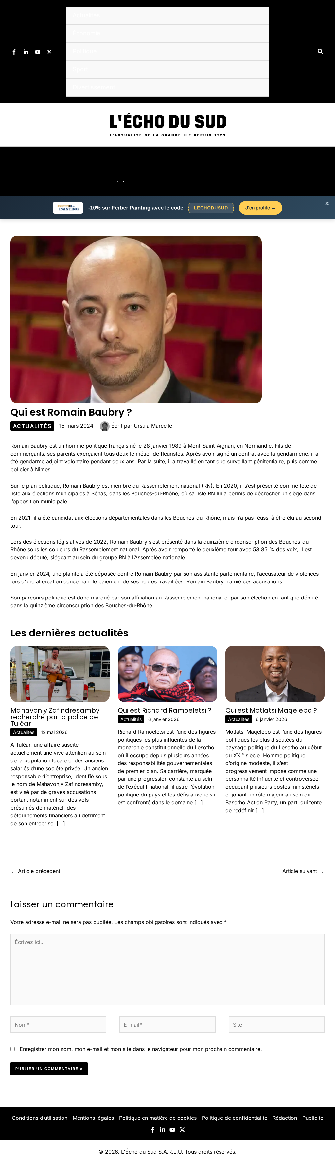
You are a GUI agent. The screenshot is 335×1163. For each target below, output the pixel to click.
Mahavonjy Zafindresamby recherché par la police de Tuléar (54, 717)
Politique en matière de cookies (158, 1118)
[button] (321, 51)
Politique (85, 51)
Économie (86, 33)
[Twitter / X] (49, 52)
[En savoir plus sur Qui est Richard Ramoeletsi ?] (167, 673)
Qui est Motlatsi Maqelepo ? (271, 710)
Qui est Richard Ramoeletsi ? (164, 710)
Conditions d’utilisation (39, 1118)
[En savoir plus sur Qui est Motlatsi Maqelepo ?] (275, 673)
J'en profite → (260, 207)
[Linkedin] (25, 52)
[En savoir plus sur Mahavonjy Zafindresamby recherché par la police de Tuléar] (60, 673)
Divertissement (94, 87)
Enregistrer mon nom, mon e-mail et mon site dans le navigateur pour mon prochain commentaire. (141, 1049)
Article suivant (303, 871)
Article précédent (35, 871)
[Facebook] (14, 52)
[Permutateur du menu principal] (321, 171)
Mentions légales (93, 1118)
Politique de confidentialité (234, 1118)
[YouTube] (37, 52)
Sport (80, 69)
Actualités (86, 15)
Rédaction (285, 1118)
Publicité (312, 1118)
